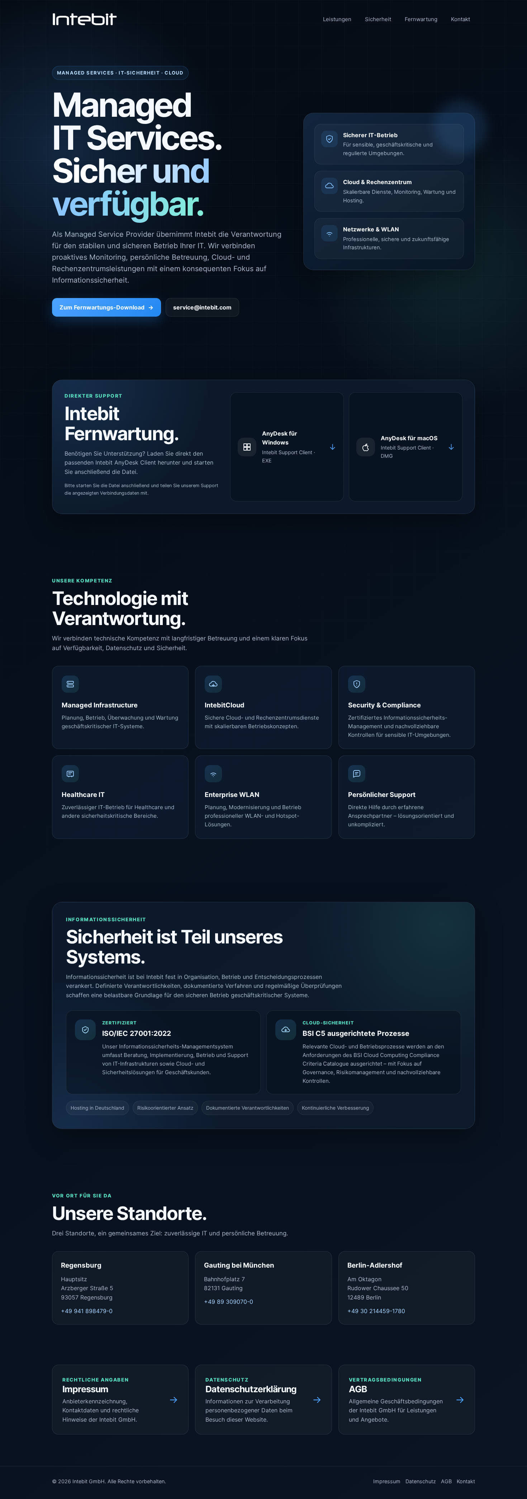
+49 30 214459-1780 (376, 1311)
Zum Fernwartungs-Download (106, 307)
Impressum (386, 1481)
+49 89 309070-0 (228, 1301)
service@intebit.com (202, 307)
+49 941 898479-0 (87, 1311)
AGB (446, 1481)
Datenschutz (420, 1481)
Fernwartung (421, 19)
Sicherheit (378, 19)
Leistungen (337, 19)
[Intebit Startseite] (84, 19)
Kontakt (460, 19)
